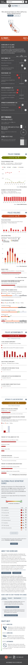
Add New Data (14, 543)
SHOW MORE (14, 533)
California (13, 6)
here (14, 566)
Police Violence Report (22, 277)
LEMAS (25, 322)
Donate (10, 657)
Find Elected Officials (11, 615)
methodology (6, 572)
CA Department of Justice (22, 286)
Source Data (17, 572)
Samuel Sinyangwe (22, 569)
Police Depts (10, 15)
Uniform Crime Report (10, 322)
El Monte (4, 38)
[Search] (22, 2)
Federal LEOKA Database (22, 204)
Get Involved (19, 657)
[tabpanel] (14, 608)
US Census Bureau (23, 186)
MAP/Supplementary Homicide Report (19, 474)
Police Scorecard (3, 2)
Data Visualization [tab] (17, 598)
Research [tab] (10, 598)
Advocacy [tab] (4, 598)
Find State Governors (12, 607)
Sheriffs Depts (17, 15)
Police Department (23, 266)
